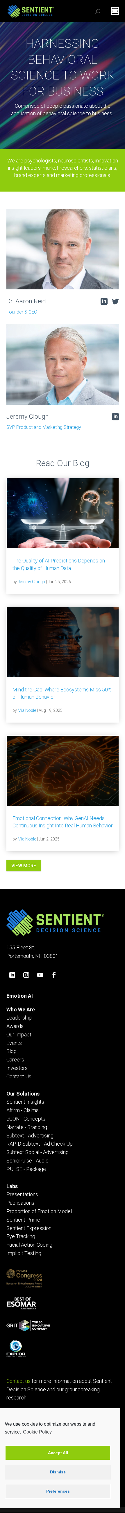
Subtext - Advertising (29, 1135)
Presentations (22, 1194)
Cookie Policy (37, 1431)
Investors (17, 1068)
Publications (20, 1203)
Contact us (18, 1381)
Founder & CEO (21, 312)
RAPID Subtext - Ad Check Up (39, 1144)
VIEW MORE (23, 865)
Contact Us (18, 1076)
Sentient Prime (23, 1220)
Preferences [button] (58, 1491)
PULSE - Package (26, 1169)
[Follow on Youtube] (40, 975)
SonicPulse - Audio (27, 1161)
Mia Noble (27, 710)
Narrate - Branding (26, 1127)
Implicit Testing (23, 1253)
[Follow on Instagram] (26, 975)
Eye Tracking (20, 1236)
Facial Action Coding (29, 1245)
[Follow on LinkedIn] (12, 975)
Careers (15, 1060)
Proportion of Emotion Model (39, 1211)
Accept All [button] (58, 1452)
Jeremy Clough (27, 416)
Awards (15, 1026)
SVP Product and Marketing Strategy (43, 427)
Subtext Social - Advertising (37, 1152)
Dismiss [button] (58, 1472)
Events (14, 1043)
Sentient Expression (28, 1228)
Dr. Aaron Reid (26, 301)
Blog (11, 1051)
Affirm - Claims (22, 1110)
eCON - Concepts (25, 1119)
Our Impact (18, 1034)
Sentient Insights (25, 1102)
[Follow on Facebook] (54, 975)
